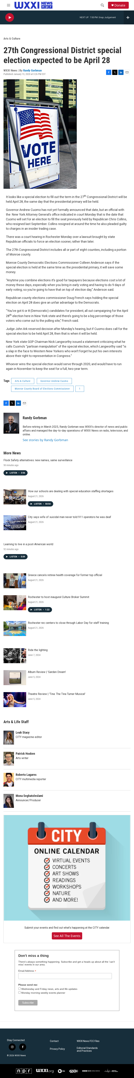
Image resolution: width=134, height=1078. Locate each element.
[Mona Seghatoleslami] (8, 801)
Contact (54, 1041)
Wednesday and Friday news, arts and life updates (49, 989)
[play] (9, 18)
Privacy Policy (57, 1049)
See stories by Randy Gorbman (45, 440)
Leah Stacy (22, 732)
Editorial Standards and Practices (87, 1049)
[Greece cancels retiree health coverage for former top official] (14, 580)
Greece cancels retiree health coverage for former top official (65, 575)
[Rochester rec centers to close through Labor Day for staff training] (14, 628)
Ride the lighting (38, 650)
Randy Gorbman (32, 70)
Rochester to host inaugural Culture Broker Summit (58, 597)
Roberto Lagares (26, 774)
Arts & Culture (11, 38)
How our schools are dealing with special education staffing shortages (70, 491)
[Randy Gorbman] (11, 423)
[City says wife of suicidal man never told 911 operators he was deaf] (14, 522)
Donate (119, 5)
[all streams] (129, 17)
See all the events (67, 936)
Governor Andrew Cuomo (54, 381)
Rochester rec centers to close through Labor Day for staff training (68, 622)
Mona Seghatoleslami (29, 796)
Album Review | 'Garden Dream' (47, 672)
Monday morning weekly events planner (43, 992)
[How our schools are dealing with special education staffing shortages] (14, 496)
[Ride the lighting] (14, 655)
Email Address (27, 971)
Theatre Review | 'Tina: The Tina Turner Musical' (56, 694)
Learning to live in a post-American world (28, 544)
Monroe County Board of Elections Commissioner (42, 388)
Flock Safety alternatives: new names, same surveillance (37, 460)
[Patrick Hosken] (8, 759)
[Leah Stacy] (8, 738)
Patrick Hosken (25, 753)
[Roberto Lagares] (8, 780)
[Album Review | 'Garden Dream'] (14, 677)
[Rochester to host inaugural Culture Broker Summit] (14, 602)
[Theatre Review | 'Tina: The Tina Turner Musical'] (14, 699)
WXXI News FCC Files (88, 1041)
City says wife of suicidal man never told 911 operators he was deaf (69, 517)
